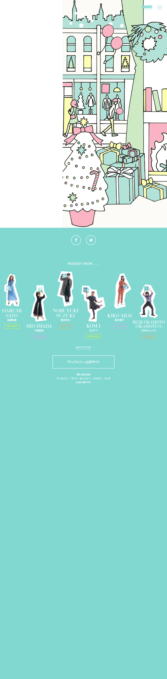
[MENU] (159, 7)
